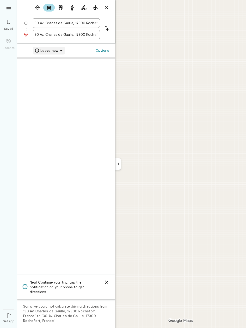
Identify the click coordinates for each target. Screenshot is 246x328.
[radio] (37, 7)
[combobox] (66, 23)
